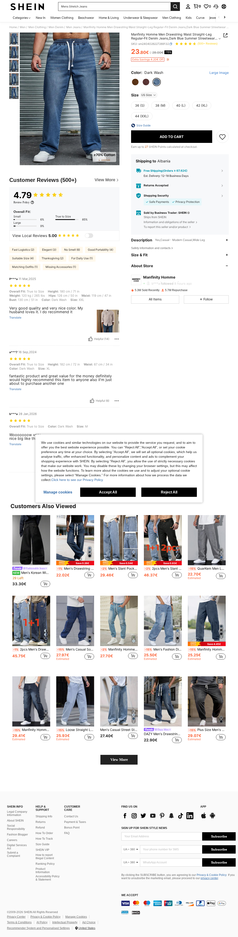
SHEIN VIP (42, 850)
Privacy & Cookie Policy (212, 875)
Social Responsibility (16, 827)
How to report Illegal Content (45, 856)
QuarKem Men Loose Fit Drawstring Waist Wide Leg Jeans (207, 568)
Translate (15, 317)
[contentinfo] (178, 903)
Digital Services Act (17, 847)
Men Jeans (73, 27)
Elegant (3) (49, 249)
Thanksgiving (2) (52, 258)
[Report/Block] (116, 339)
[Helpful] (90, 339)
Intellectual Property (64, 922)
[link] (197, 6)
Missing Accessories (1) (61, 267)
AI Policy (41, 922)
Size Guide (43, 844)
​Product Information (43, 870)
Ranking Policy (45, 863)
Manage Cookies (76, 916)
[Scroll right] (224, 17)
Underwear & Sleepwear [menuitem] (140, 18)
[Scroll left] (219, 17)
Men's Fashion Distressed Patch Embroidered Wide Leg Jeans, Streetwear (163, 649)
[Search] (175, 6)
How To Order (44, 833)
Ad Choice (89, 922)
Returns (41, 822)
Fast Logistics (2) (23, 249)
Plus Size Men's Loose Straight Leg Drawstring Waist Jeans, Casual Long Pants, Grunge (207, 730)
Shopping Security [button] (156, 195)
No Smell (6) (72, 249)
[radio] (135, 82)
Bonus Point (71, 827)
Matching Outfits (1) (25, 267)
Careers (12, 840)
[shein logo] (27, 6)
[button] (216, 6)
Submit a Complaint (13, 854)
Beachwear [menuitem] (86, 18)
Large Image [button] (219, 73)
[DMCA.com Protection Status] (136, 912)
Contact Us (71, 816)
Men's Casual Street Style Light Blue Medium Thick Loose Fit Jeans (119, 730)
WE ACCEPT (129, 895)
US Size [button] (146, 95)
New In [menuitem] (41, 18)
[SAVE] (222, 136)
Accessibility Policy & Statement (48, 878)
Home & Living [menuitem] (109, 18)
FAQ (66, 833)
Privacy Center (16, 916)
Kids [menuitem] (189, 18)
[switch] (89, 235)
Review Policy (21, 202)
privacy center (209, 878)
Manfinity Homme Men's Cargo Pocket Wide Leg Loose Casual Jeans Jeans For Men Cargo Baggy (31, 730)
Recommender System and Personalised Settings (38, 928)
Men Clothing (37, 27)
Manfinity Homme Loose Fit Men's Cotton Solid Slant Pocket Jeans (207, 649)
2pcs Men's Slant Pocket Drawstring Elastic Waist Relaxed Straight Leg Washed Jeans (163, 568)
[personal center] (188, 6)
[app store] (203, 817)
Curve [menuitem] (200, 18)
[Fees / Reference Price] (150, 52)
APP (203, 806)
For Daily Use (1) (82, 258)
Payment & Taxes (75, 822)
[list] (158, 815)
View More (119, 760)
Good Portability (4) (100, 249)
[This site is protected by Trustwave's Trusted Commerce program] (124, 912)
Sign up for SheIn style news (144, 828)
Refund (40, 827)
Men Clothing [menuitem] (171, 18)
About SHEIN (15, 820)
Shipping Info (44, 816)
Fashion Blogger (17, 834)
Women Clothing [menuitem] (61, 18)
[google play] (212, 817)
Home (13, 27)
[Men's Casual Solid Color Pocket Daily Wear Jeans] (75, 621)
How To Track (44, 838)
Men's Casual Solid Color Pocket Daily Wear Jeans (75, 649)
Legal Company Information (17, 813)
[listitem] (31, 551)
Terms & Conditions (19, 922)
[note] (75, 563)
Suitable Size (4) (23, 258)
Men (23, 27)
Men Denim (56, 27)
